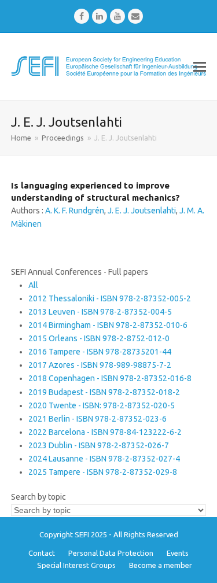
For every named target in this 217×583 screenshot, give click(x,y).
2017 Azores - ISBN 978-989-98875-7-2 (99, 365)
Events (178, 553)
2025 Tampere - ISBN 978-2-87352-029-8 (102, 472)
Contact (41, 553)
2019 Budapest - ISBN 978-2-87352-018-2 (104, 392)
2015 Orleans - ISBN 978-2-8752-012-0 (99, 338)
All (33, 285)
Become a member (160, 565)
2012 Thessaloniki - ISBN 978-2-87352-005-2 (109, 298)
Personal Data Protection (110, 553)
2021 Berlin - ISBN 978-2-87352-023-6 (97, 418)
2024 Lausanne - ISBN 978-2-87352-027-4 (104, 458)
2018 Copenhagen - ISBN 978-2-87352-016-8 (110, 378)
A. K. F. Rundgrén (74, 210)
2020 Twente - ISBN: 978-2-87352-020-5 (101, 405)
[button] (199, 66)
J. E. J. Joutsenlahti (142, 210)
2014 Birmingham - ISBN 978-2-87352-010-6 (107, 325)
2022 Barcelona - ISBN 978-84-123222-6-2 (105, 432)
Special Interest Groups (76, 565)
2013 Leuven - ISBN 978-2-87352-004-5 (100, 311)
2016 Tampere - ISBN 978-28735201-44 (99, 351)
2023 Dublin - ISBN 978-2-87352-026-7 (98, 445)
